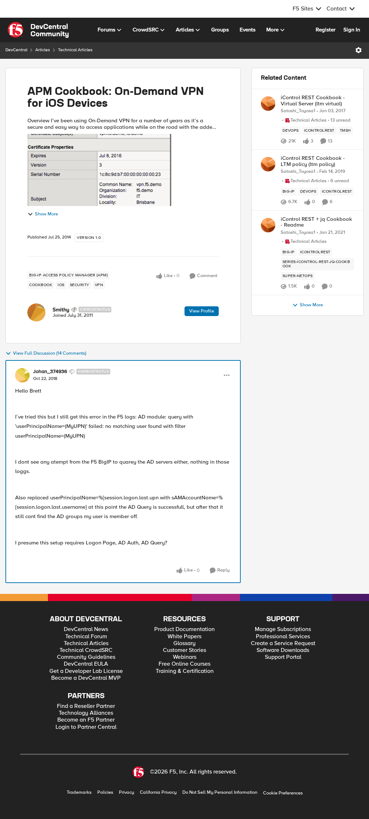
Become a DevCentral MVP (86, 678)
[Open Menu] (359, 50)
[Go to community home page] (38, 30)
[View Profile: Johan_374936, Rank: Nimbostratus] (22, 375)
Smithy (61, 309)
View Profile (201, 311)
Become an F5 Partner (86, 720)
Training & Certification (185, 671)
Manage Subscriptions (283, 629)
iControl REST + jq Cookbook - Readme (316, 222)
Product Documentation (184, 629)
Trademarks (79, 792)
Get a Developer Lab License (86, 671)
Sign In (351, 29)
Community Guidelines (86, 657)
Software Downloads (283, 650)
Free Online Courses (184, 664)
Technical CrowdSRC (85, 650)
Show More (46, 214)
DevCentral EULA (86, 664)
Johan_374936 (50, 372)
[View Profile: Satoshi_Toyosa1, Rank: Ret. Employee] (268, 103)
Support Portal (283, 657)
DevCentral (16, 50)
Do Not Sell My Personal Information (219, 792)
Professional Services (283, 636)
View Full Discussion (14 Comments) (49, 353)
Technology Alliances (86, 713)
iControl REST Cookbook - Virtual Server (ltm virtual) (313, 100)
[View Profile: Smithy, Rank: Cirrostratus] (36, 312)
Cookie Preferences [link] (283, 793)
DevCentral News (86, 629)
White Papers (184, 636)
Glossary (184, 643)
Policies (105, 792)
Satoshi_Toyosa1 (298, 111)
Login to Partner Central (85, 727)
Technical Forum (86, 636)
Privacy (126, 792)
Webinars (184, 657)
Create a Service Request (283, 643)
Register (325, 29)
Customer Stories (184, 650)
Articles (42, 50)
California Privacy (158, 792)
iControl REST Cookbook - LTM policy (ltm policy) (313, 161)
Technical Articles (75, 50)
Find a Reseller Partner (86, 706)
